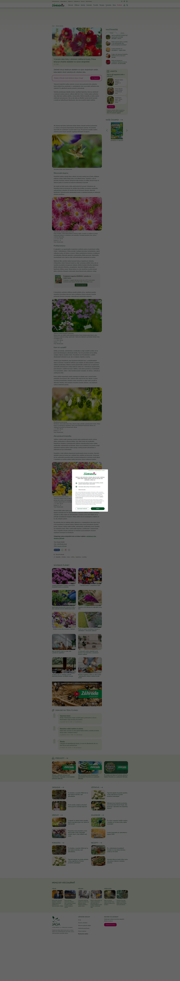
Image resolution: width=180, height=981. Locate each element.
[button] (90, 490)
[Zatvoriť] (97, 470)
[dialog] (90, 490)
